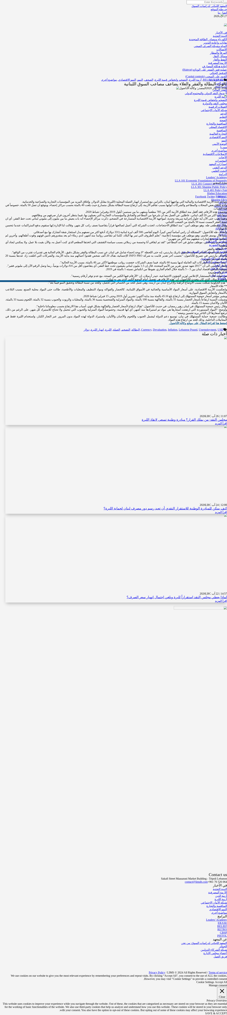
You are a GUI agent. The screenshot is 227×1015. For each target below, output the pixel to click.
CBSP (223, 932)
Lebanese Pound (188, 329)
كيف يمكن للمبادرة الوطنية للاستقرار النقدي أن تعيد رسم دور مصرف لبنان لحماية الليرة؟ (165, 508)
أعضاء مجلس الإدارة (215, 953)
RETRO (222, 929)
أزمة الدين (221, 895)
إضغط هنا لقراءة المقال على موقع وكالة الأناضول (198, 323)
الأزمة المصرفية (217, 892)
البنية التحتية (220, 889)
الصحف (148, 79)
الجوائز (223, 946)
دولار (86, 329)
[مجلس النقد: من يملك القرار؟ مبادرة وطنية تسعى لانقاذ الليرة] (175, 375)
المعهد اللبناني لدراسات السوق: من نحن (204, 943)
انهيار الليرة (97, 329)
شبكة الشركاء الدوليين (214, 949)
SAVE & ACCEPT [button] (216, 1013)
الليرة (108, 329)
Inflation (172, 329)
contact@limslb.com (196, 881)
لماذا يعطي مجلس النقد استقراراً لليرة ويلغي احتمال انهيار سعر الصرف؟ (177, 597)
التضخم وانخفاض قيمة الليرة (171, 79)
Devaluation (160, 329)
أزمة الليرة (195, 79)
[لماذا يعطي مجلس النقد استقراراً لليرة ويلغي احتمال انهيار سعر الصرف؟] (175, 552)
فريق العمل (220, 956)
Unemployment (207, 329)
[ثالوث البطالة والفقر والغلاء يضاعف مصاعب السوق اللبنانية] (150, 136)
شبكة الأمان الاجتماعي (214, 902)
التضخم (125, 329)
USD (220, 329)
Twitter (211, 196)
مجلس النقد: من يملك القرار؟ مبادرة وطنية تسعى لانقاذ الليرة (184, 420)
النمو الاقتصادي (127, 79)
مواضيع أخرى (109, 79)
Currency (146, 329)
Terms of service (218, 972)
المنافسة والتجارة (216, 905)
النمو (140, 79)
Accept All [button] (221, 982)
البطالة (136, 329)
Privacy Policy (157, 972)
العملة (116, 329)
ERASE (218, 79)
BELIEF (207, 79)
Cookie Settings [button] (205, 982)
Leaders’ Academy (216, 919)
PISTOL (222, 935)
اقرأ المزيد (221, 423)
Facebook (200, 196)
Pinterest (220, 196)
